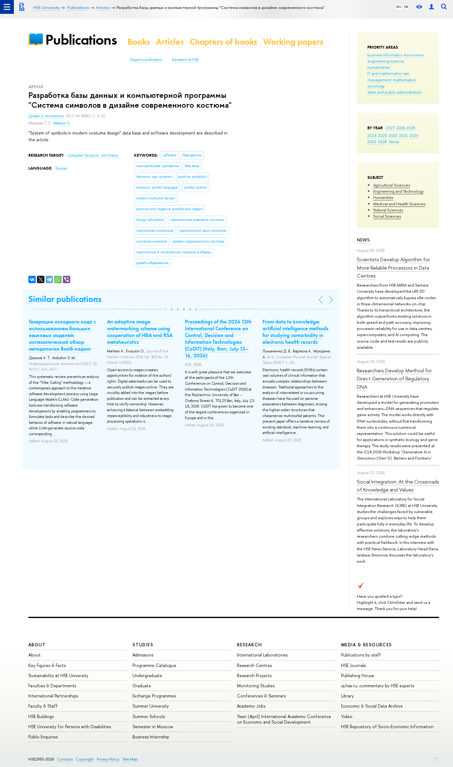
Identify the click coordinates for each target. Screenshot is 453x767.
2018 (382, 141)
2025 (410, 128)
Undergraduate (147, 675)
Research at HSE (185, 59)
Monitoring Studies (256, 686)
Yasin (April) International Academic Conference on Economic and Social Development (284, 719)
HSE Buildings (41, 716)
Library (347, 696)
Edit (436, 758)
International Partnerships (53, 696)
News (363, 240)
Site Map (130, 759)
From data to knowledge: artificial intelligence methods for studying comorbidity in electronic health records (296, 331)
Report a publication (146, 59)
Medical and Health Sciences (399, 204)
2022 (393, 135)
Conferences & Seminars (261, 696)
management (379, 79)
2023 (382, 135)
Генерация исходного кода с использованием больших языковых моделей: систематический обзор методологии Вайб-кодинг (62, 335)
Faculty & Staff (43, 706)
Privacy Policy (108, 759)
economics (414, 55)
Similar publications (64, 299)
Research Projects (254, 675)
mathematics (404, 79)
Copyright (85, 759)
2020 (414, 135)
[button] (165, 309)
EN (406, 7)
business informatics (384, 55)
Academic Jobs (251, 706)
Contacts (65, 759)
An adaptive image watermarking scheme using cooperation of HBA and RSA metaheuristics (140, 331)
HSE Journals (353, 665)
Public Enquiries (43, 737)
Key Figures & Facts (47, 665)
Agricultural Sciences (391, 185)
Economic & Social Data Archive (372, 706)
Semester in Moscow (153, 726)
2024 (372, 135)
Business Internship (151, 737)
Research (249, 645)
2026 (400, 128)
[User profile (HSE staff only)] (431, 7)
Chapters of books (223, 41)
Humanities (383, 197)
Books (139, 41)
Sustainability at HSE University (58, 675)
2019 (371, 141)
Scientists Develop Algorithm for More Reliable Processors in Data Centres (393, 267)
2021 (403, 135)
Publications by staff (361, 655)
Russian (61, 168)
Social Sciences (387, 216)
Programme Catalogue (154, 665)
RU (399, 7)
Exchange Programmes (154, 696)
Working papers (293, 41)
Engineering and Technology (398, 191)
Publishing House (357, 675)
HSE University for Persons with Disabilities (69, 726)
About (37, 645)
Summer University (151, 706)
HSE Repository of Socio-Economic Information (387, 726)
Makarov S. (61, 123)
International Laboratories (262, 655)
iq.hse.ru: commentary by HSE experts (377, 686)
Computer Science (83, 155)
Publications (81, 39)
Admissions (143, 655)
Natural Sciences (388, 210)
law (406, 73)
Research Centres (254, 665)
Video (347, 716)
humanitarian (378, 67)
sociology (376, 86)
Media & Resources (366, 645)
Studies (143, 645)
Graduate (142, 686)
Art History (110, 155)
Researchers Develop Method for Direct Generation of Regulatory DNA (394, 378)
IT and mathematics (384, 73)
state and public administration (394, 92)
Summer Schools (149, 716)
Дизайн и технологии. (47, 116)
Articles (170, 41)
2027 (390, 128)
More (394, 141)
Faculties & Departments (52, 686)
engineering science (385, 61)
